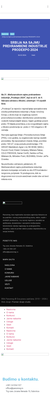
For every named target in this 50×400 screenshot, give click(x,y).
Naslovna (5, 34)
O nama (10, 312)
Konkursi (10, 315)
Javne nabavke (13, 318)
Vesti (12, 34)
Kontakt (10, 327)
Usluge (9, 321)
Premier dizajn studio (21, 302)
